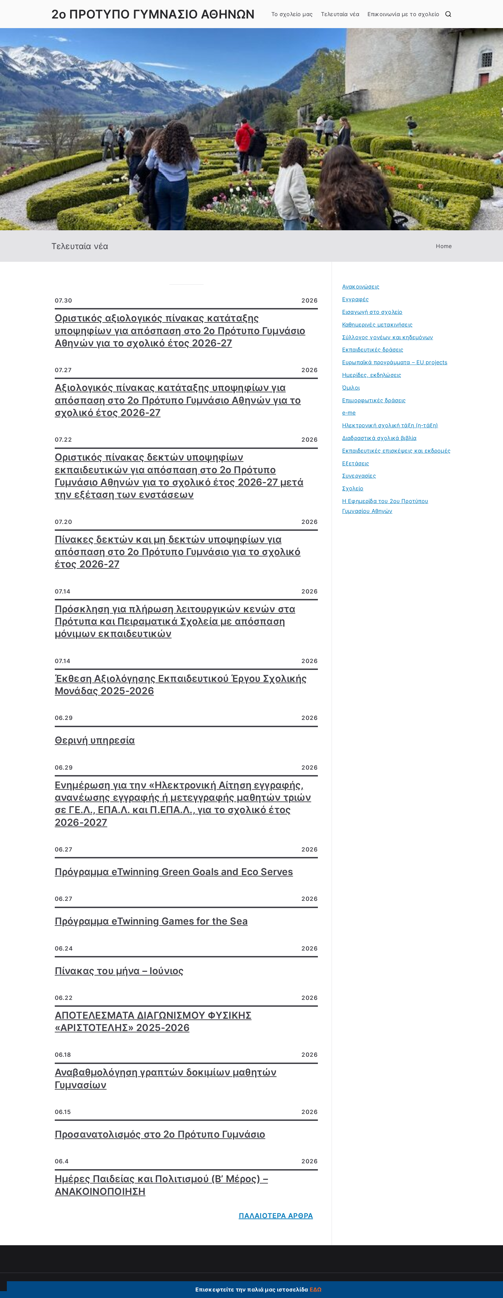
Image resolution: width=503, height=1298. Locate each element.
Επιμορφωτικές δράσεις (374, 400)
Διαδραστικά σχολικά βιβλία (379, 437)
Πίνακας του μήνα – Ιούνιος (119, 971)
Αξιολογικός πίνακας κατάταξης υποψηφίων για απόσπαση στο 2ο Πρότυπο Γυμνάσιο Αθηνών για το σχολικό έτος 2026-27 (178, 400)
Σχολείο (352, 488)
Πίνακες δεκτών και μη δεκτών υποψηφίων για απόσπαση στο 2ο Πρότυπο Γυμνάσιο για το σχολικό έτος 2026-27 (178, 552)
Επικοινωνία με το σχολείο (403, 14)
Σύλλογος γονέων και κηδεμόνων (387, 337)
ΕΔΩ (315, 1289)
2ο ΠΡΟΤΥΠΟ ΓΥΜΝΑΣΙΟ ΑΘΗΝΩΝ (153, 14)
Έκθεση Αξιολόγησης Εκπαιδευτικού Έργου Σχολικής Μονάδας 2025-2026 (181, 685)
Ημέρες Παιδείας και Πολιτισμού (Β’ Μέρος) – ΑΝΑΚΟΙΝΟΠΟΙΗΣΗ (161, 1185)
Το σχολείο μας (292, 14)
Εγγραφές (355, 299)
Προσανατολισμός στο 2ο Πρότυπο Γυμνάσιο (160, 1134)
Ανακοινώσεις (360, 286)
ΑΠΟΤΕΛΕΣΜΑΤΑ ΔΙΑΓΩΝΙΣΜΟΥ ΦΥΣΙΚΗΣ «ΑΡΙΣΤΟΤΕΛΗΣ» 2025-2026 (153, 1021)
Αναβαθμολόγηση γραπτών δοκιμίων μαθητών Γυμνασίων (165, 1078)
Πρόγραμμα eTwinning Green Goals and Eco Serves (174, 872)
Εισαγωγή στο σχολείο (372, 311)
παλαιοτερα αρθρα (276, 1216)
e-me (349, 412)
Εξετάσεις (355, 463)
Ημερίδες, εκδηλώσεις (371, 374)
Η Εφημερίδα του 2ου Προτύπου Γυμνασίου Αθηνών (385, 506)
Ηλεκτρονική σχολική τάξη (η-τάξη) (390, 425)
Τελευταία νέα (340, 14)
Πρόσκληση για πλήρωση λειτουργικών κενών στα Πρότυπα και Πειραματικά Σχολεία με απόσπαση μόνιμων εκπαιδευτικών (175, 621)
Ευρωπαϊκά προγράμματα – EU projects (395, 362)
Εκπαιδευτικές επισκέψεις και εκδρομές (396, 450)
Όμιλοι (351, 387)
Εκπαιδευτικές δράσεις (372, 349)
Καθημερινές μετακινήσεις (377, 324)
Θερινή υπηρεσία (95, 740)
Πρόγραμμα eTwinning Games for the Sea (151, 921)
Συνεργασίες (359, 475)
